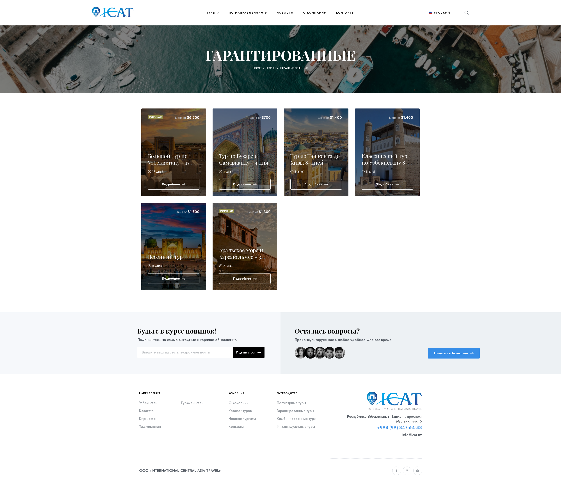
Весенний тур (165, 256)
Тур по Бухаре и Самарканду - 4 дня (243, 159)
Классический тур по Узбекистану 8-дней (385, 162)
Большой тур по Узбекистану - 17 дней (169, 162)
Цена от (180, 117)
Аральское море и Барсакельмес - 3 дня (241, 257)
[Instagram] (407, 471)
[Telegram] (417, 471)
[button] (454, 353)
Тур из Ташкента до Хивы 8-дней (315, 159)
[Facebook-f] (396, 471)
